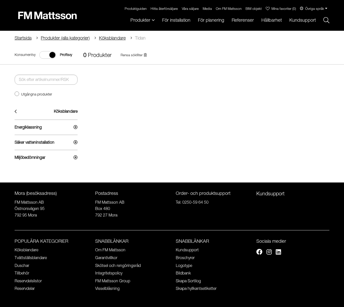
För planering (211, 20)
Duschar (22, 265)
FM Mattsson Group (112, 280)
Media (207, 8)
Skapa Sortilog (188, 280)
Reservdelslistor (28, 280)
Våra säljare (190, 8)
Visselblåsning (107, 288)
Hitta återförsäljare (164, 8)
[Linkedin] (278, 252)
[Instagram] (269, 252)
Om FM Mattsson (229, 8)
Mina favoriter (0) (283, 8)
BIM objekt (254, 8)
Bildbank (183, 272)
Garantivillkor (106, 257)
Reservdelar (25, 288)
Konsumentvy (25, 54)
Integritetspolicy (108, 272)
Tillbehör (22, 272)
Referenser (243, 20)
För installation (176, 20)
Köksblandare (112, 38)
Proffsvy (66, 54)
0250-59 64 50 (195, 202)
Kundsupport (302, 20)
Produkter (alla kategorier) (65, 38)
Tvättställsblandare (31, 257)
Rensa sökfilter (132, 55)
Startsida (23, 38)
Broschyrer (185, 257)
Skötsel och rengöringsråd (118, 265)
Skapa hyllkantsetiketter (196, 288)
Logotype (184, 265)
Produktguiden (136, 8)
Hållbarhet (271, 20)
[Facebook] (259, 252)
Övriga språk (314, 8)
